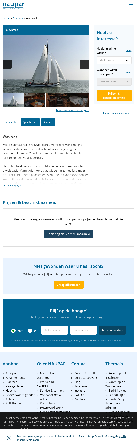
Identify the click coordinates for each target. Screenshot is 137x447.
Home (6, 18)
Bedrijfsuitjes (117, 390)
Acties (10, 399)
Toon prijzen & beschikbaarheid (68, 234)
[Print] (114, 18)
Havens (11, 390)
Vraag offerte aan (68, 285)
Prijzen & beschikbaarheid (114, 96)
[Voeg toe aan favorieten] (107, 18)
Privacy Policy (79, 340)
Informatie (11, 122)
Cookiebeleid (48, 403)
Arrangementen (16, 378)
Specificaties (30, 122)
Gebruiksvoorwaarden (55, 412)
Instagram (81, 390)
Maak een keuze (108, 60)
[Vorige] (7, 64)
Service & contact (52, 390)
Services (48, 122)
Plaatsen (11, 382)
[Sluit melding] (9, 438)
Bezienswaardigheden (20, 395)
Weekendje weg (119, 412)
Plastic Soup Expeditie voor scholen (115, 403)
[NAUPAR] (14, 6)
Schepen (18, 18)
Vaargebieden (15, 386)
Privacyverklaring (51, 408)
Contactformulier (86, 373)
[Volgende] (84, 64)
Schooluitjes (117, 395)
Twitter (79, 395)
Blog (77, 382)
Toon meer (13, 185)
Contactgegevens (86, 378)
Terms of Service (98, 340)
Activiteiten (13, 403)
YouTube (80, 399)
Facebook (80, 386)
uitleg (129, 50)
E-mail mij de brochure (116, 113)
